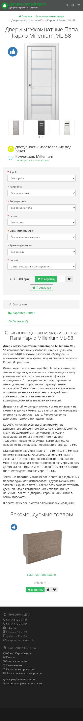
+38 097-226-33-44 (16, 624)
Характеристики (23, 313)
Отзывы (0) (20, 321)
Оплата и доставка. (16, 661)
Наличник (15, 186)
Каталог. (11, 657)
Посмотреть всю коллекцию (32, 160)
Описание (19, 304)
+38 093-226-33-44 (16, 620)
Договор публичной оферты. (20, 679)
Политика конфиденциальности (22, 683)
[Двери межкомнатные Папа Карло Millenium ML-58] (41, 81)
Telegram (11, 628)
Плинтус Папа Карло (41, 575)
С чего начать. (14, 665)
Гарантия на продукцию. (21, 669)
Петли (13, 216)
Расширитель (17, 201)
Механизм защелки (21, 230)
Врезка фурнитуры (20, 245)
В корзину (47, 279)
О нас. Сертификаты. (19, 653)
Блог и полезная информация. (24, 673)
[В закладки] (69, 279)
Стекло (13, 260)
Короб (13, 172)
